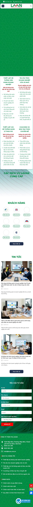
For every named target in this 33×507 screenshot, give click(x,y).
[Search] (30, 6)
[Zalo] (31, 493)
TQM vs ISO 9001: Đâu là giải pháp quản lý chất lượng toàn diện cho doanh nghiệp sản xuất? (15, 321)
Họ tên (3, 388)
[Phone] (31, 489)
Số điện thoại (5, 402)
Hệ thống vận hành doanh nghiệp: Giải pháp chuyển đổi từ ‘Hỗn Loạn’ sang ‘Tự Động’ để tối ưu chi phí (16, 357)
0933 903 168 (8, 1)
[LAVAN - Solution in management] (16, 6)
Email (3, 409)
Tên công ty (4, 395)
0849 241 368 (18, 1)
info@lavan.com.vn (10, 451)
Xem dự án (6, 214)
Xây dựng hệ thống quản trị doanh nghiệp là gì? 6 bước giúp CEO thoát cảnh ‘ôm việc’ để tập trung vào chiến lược (16, 285)
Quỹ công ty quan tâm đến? (9, 416)
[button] (3, 6)
